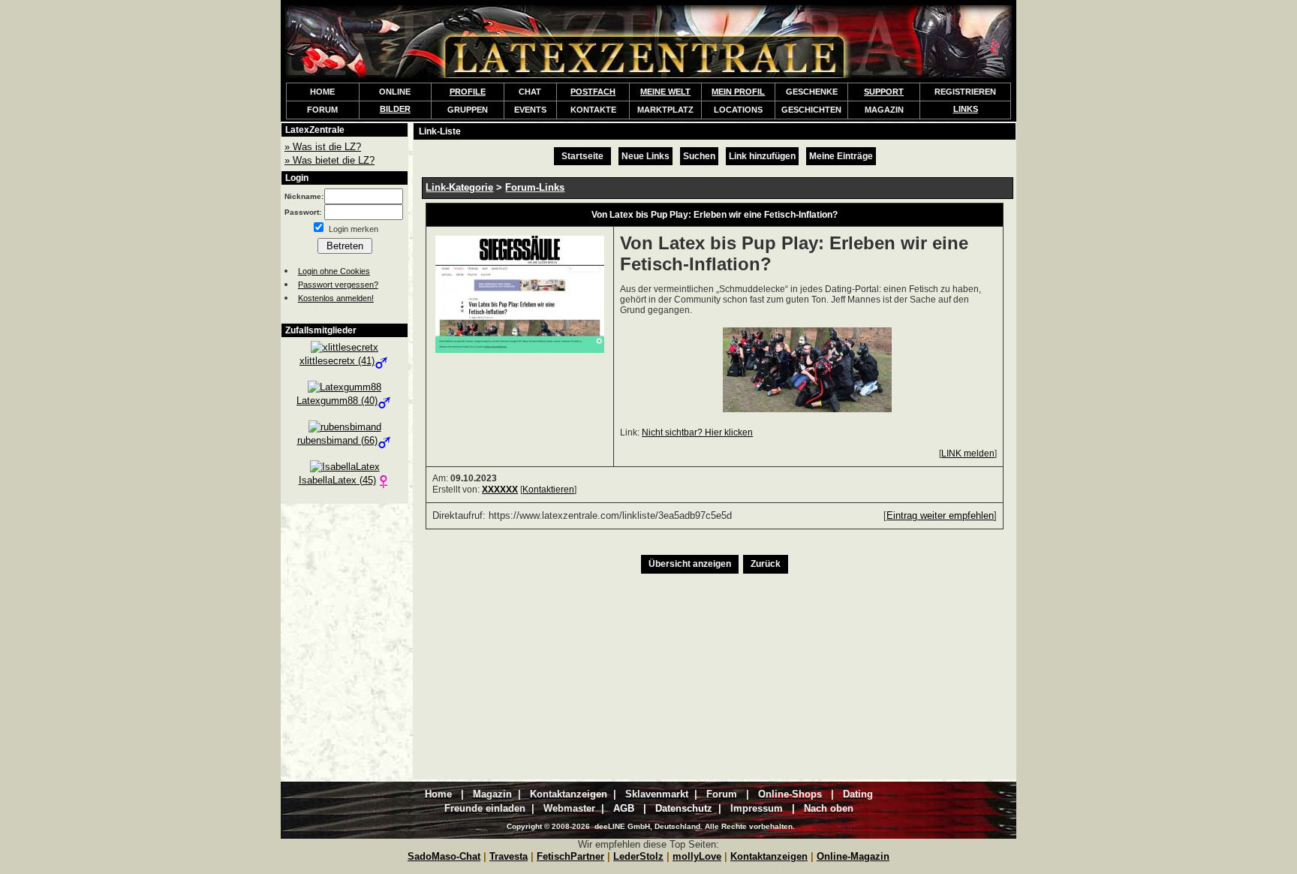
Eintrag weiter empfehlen (940, 515)
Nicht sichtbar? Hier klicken (697, 432)
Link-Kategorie (459, 187)
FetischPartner (570, 856)
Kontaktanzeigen (769, 856)
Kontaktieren (548, 489)
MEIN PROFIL (738, 91)
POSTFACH (592, 91)
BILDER (395, 108)
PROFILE (468, 91)
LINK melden (968, 453)
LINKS (965, 108)
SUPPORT (884, 91)
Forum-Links (534, 187)
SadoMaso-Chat (444, 856)
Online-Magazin (853, 856)
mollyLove (697, 856)
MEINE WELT (665, 91)
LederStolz (638, 856)
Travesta (508, 856)
